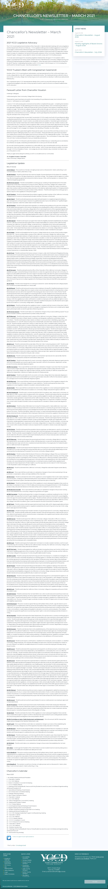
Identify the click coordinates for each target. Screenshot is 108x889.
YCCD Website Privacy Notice (20, 886)
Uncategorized (21, 845)
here (39, 65)
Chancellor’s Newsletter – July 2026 (88, 52)
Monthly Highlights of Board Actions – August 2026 (88, 44)
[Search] (97, 2)
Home (41, 19)
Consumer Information (26, 866)
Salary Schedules (9, 874)
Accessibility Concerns (26, 857)
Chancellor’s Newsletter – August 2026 (87, 36)
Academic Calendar (7, 859)
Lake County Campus (26, 869)
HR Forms (7, 865)
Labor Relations (9, 870)
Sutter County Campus (27, 872)
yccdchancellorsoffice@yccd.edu (55, 871)
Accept (95, 881)
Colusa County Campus (27, 862)
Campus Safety (27, 860)
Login (6, 872)
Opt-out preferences (7, 886)
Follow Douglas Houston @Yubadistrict (23, 836)
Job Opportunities (8, 867)
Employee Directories (7, 862)
